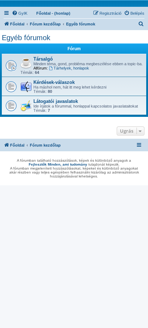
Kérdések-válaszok (54, 82)
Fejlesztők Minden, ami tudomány (58, 164)
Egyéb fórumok (26, 38)
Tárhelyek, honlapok (71, 68)
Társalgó (43, 59)
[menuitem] (19, 13)
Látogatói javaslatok (55, 101)
